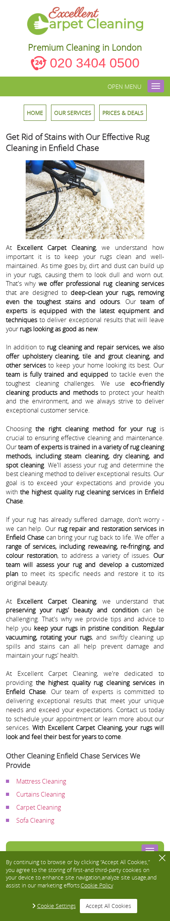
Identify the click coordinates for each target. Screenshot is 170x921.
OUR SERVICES (72, 112)
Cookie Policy (97, 885)
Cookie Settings (56, 906)
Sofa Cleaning (35, 820)
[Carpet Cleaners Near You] (85, 21)
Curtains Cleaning (40, 794)
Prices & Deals (123, 112)
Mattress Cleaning (41, 781)
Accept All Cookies (108, 906)
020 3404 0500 (95, 62)
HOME (35, 112)
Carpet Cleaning (38, 807)
